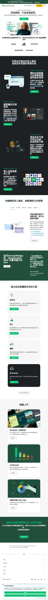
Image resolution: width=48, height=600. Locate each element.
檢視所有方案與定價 (24, 392)
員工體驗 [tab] (18, 207)
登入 (34, 5)
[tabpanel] (24, 227)
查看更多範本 (34, 240)
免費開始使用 (24, 18)
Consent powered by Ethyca (40, 597)
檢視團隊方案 (14, 357)
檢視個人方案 (14, 333)
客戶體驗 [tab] (12, 207)
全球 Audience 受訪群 (11, 118)
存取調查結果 (37, 2)
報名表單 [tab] (36, 207)
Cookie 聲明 (39, 589)
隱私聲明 (35, 589)
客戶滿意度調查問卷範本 (38, 233)
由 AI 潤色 (35, 82)
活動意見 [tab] (30, 207)
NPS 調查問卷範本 (36, 231)
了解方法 (7, 266)
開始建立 (13, 438)
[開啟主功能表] (44, 5)
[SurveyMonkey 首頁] (8, 5)
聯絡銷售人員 (29, 5)
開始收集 (13, 473)
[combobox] (7, 579)
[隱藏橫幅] (46, 2)
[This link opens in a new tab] (32, 579)
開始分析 (13, 508)
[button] (24, 559)
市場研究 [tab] (24, 207)
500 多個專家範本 (36, 86)
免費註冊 (39, 5)
